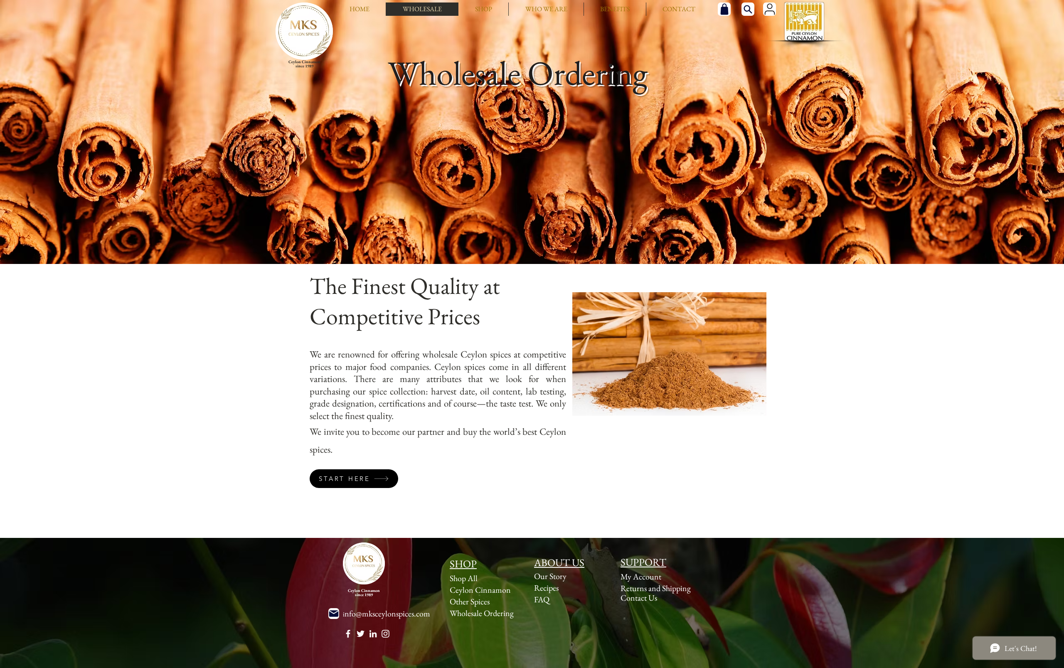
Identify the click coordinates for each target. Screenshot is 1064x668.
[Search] (747, 9)
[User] (769, 9)
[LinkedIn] (373, 634)
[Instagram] (385, 634)
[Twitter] (360, 634)
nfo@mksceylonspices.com (387, 613)
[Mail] (333, 613)
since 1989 (304, 66)
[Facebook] (348, 634)
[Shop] (724, 9)
